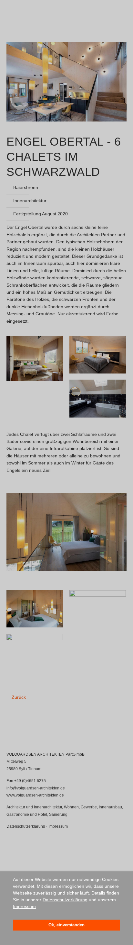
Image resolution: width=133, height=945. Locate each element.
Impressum (24, 906)
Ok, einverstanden (66, 925)
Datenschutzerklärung (65, 899)
